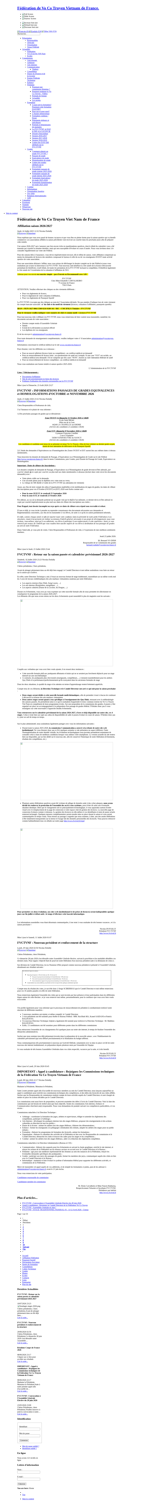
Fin (24, 1249)
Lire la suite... (22, 1318)
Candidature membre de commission (31, 1182)
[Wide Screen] (28, 16)
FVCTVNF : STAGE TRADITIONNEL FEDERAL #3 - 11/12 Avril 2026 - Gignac (55, 1210)
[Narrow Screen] (29, 19)
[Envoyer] (21, 233)
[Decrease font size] (30, 27)
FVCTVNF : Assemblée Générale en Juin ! (39, 1207)
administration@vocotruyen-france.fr (47, 334)
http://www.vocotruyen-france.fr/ (30, 459)
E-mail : (20, 1477)
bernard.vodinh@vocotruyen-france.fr (101, 545)
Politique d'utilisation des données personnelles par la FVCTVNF (47, 381)
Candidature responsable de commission (33, 1177)
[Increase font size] (30, 23)
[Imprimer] (31, 233)
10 (24, 1245)
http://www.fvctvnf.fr (107, 933)
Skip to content (12, 213)
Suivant (26, 1247)
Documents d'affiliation (31, 377)
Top (23, 1495)
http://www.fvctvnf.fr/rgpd (74, 821)
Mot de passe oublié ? (30, 1446)
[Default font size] (29, 25)
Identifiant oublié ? (29, 1448)
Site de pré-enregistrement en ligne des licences (40, 379)
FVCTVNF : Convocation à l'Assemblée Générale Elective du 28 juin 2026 (51, 1203)
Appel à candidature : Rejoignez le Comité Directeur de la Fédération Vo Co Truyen (55, 1205)
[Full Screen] (27, 14)
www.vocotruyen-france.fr (70, 345)
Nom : (19, 1470)
